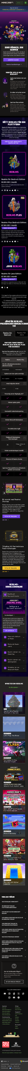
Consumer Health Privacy (15, 1064)
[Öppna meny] (25, 2)
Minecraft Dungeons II (6, 1009)
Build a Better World (6, 1022)
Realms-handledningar (13, 64)
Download (17, 1020)
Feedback (17, 1017)
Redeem (16, 1028)
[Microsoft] (24, 1061)
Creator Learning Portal (7, 1019)
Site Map (17, 1019)
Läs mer (4, 520)
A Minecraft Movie (6, 1024)
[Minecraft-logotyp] (7, 3)
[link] (4, 993)
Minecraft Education (6, 1014)
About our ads (16, 1066)
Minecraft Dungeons (6, 1011)
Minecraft (4, 1008)
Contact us (17, 1022)
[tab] (7, 334)
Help (16, 1015)
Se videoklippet (9, 615)
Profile (16, 1026)
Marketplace (17, 1008)
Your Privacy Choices (16, 1068)
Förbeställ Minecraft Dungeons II (13, 9)
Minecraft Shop (18, 1009)
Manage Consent (18, 1052)
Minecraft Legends (6, 1013)
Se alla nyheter (13, 687)
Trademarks (10, 1066)
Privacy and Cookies (5, 1064)
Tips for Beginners (18, 1013)
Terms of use (3, 1066)
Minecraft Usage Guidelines (7, 1052)
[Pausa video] (4, 493)
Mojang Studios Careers (7, 1020)
